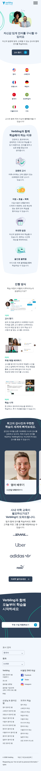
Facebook (28, 675)
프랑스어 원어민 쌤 (9, 714)
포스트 (5, 680)
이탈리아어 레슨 (26, 730)
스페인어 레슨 (25, 708)
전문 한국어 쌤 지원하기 (8, 676)
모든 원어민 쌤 (8, 743)
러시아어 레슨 (25, 722)
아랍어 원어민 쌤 (8, 721)
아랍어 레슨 (25, 719)
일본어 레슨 (25, 737)
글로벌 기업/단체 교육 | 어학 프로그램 (9, 689)
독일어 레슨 (25, 715)
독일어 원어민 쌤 (8, 718)
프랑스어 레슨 (25, 712)
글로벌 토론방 (7, 684)
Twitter (27, 679)
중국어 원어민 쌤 (8, 736)
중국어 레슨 (25, 733)
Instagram (28, 684)
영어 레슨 (24, 704)
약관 (19, 757)
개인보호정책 (26, 757)
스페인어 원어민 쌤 (9, 711)
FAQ (4, 693)
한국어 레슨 (25, 726)
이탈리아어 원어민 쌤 (10, 732)
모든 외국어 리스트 (27, 740)
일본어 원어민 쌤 (8, 739)
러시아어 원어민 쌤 (9, 725)
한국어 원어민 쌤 (8, 729)
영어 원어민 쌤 (8, 707)
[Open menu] (35, 3)
